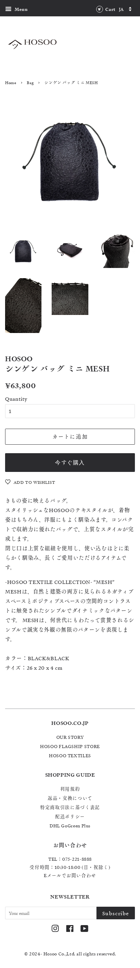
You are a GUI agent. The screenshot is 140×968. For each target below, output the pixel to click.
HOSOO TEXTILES (70, 755)
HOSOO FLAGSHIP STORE (70, 746)
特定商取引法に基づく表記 (70, 807)
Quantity (16, 398)
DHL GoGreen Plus (70, 825)
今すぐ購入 (70, 462)
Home (11, 82)
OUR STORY (70, 737)
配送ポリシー (70, 816)
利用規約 (70, 788)
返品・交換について (70, 798)
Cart (110, 9)
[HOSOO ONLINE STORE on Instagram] (55, 929)
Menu (21, 9)
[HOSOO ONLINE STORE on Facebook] (70, 929)
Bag (30, 82)
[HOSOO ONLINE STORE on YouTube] (85, 929)
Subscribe (115, 913)
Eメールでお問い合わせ (70, 875)
